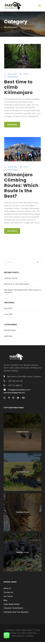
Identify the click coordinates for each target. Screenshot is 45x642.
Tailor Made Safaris (11, 604)
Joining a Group (10, 278)
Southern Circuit (22, 512)
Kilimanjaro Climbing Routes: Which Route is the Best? (21, 185)
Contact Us (8, 592)
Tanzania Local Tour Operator (16, 612)
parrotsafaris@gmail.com (14, 392)
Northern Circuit (22, 472)
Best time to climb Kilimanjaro (16, 284)
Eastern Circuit (22, 432)
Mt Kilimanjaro (13, 77)
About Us (7, 588)
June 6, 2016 (12, 74)
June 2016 (8, 314)
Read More (12, 124)
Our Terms (8, 596)
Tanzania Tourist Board (13, 608)
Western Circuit (22, 552)
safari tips (8, 336)
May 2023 (8, 308)
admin (25, 74)
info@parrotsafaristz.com (19, 390)
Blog (5, 600)
